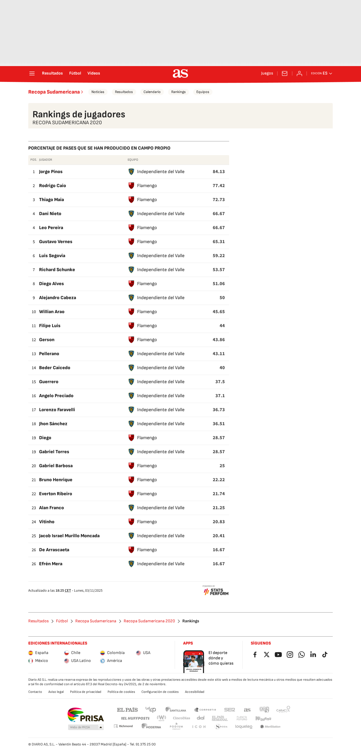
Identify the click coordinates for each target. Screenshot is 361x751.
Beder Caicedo (54, 367)
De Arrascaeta (54, 550)
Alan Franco (51, 508)
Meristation (270, 727)
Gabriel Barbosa (56, 466)
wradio (162, 718)
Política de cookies (121, 692)
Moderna (151, 727)
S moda (221, 727)
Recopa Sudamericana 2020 (149, 621)
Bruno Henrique (55, 480)
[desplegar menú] (32, 73)
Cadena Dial (201, 718)
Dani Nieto (50, 213)
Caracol (283, 709)
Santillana (175, 709)
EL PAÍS (127, 709)
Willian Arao (51, 311)
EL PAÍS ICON (198, 727)
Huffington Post (134, 718)
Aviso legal (56, 692)
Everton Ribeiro (55, 494)
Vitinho (46, 522)
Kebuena (263, 718)
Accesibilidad (194, 692)
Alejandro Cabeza (57, 297)
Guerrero (48, 381)
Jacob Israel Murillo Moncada (69, 536)
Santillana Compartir (205, 709)
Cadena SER (229, 709)
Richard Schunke (57, 269)
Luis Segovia (52, 255)
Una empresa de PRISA (85, 715)
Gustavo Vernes (55, 241)
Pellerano (49, 353)
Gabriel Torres (54, 452)
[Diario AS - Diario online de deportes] (180, 73)
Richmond (123, 726)
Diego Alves (51, 283)
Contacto (35, 692)
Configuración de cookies (160, 692)
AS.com (247, 709)
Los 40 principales (150, 709)
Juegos (267, 73)
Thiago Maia (51, 199)
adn (264, 709)
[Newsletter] (284, 73)
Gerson (46, 339)
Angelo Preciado (56, 395)
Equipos (202, 92)
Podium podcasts (176, 727)
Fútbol (75, 73)
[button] (86, 727)
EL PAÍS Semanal (219, 718)
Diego (45, 438)
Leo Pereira (51, 227)
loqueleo (243, 727)
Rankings (178, 92)
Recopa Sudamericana (54, 92)
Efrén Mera (50, 564)
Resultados (52, 73)
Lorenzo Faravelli (57, 409)
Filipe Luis (50, 325)
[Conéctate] (299, 73)
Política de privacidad (85, 692)
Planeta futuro (242, 718)
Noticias (97, 92)
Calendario (152, 92)
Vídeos (93, 73)
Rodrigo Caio (52, 185)
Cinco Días (181, 718)
